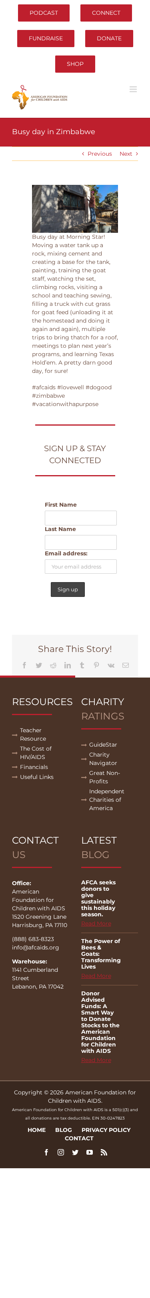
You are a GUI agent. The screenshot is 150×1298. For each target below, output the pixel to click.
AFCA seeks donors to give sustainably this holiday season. (98, 898)
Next (126, 153)
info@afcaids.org (35, 947)
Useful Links (37, 777)
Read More (96, 923)
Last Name (60, 529)
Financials (34, 767)
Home (37, 1130)
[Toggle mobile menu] (134, 89)
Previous (100, 153)
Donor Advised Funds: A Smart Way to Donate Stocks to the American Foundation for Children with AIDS (100, 1022)
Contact (79, 1138)
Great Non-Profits (104, 777)
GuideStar (103, 744)
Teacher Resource (33, 734)
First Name (61, 504)
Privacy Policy (106, 1130)
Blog (63, 1130)
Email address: (66, 553)
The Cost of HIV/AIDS (36, 753)
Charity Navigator (103, 759)
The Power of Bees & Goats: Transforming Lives (101, 954)
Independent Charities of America (106, 800)
